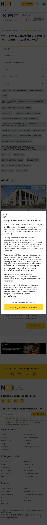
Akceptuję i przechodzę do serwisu (23, 308)
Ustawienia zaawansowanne (23, 302)
